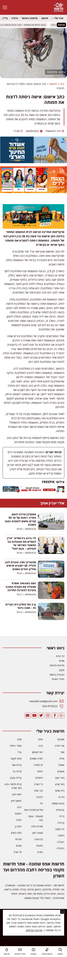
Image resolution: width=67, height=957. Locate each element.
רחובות (18, 813)
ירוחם (40, 771)
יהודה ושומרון (36, 758)
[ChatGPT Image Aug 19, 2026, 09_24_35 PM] (33, 491)
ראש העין (17, 794)
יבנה (40, 745)
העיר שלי (58, 18)
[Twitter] (41, 715)
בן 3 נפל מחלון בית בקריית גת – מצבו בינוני (20, 606)
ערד (20, 752)
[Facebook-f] (55, 715)
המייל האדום (20, 953)
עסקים (33, 953)
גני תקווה (59, 829)
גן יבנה (61, 822)
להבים (40, 797)
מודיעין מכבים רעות (33, 809)
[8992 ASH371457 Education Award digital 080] (33, 162)
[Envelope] (27, 715)
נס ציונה (38, 839)
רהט (19, 807)
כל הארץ (38, 784)
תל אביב (18, 852)
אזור (62, 752)
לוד (41, 803)
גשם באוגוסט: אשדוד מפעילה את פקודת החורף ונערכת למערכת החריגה (21, 586)
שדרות (18, 839)
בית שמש (59, 790)
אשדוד (61, 765)
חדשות (44, 18)
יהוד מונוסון (37, 752)
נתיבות (39, 845)
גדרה (61, 816)
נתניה (40, 852)
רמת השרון (16, 832)
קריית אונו (17, 765)
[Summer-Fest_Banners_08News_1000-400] (33, 192)
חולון (40, 739)
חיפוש (60, 953)
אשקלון (60, 771)
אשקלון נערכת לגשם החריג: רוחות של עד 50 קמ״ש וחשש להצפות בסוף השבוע (20, 519)
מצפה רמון (38, 832)
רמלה (19, 820)
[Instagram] (48, 715)
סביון (19, 739)
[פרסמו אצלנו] (47, 949)
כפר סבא (38, 790)
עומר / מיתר (16, 745)
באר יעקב (59, 777)
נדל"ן (5, 18)
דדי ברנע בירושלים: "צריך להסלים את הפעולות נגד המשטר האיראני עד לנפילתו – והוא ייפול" (21, 543)
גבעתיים (60, 809)
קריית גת (17, 771)
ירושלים (39, 777)
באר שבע (59, 784)
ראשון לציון (16, 800)
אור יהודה (59, 745)
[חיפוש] (60, 949)
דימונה (61, 835)
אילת (61, 758)
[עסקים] (33, 949)
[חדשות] (6, 949)
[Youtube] (34, 715)
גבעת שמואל (58, 803)
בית (62, 84)
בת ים (61, 797)
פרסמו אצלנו (46, 953)
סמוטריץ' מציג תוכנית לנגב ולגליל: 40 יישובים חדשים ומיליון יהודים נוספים (20, 565)
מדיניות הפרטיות (34, 930)
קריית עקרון (16, 777)
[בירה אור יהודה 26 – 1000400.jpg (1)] (33, 228)
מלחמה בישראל (30, 18)
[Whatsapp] (61, 715)
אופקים (60, 739)
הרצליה (60, 848)
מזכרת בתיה (37, 826)
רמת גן (18, 826)
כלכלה (14, 18)
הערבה (60, 842)
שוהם (19, 845)
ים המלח (38, 765)
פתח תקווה (16, 758)
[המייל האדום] (20, 949)
